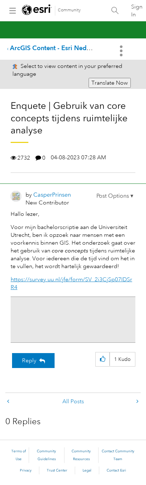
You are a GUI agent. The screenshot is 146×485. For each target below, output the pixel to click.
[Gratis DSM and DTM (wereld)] (137, 401)
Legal (87, 470)
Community (69, 10)
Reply (29, 360)
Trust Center (57, 470)
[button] (114, 196)
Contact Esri (116, 470)
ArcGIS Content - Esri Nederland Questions (73, 48)
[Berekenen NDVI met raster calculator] (9, 401)
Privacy (26, 470)
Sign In (136, 10)
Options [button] (121, 51)
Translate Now (109, 82)
